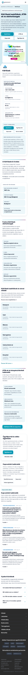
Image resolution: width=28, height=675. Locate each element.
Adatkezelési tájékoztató (6, 661)
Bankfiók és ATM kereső (7, 6)
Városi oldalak (19, 131)
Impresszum (3, 659)
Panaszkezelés (18, 661)
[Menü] (25, 2)
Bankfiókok (7, 34)
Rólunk (2, 666)
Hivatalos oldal (9, 456)
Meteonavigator (19, 643)
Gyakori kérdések (5, 665)
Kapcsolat (7, 38)
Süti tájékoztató (4, 663)
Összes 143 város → (6, 363)
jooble (12, 643)
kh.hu (6, 105)
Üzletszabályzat (18, 659)
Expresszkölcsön (21, 646)
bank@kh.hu (9, 97)
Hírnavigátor (5, 646)
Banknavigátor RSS (5, 668)
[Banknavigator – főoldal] (6, 2)
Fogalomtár (17, 663)
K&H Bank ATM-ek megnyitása (12, 426)
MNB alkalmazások (19, 666)
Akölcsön (13, 646)
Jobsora (6, 643)
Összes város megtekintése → (9, 299)
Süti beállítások (18, 668)
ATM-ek (21, 34)
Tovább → (4, 522)
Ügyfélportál (20, 38)
